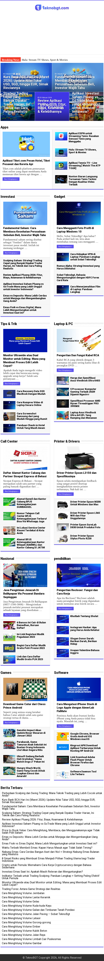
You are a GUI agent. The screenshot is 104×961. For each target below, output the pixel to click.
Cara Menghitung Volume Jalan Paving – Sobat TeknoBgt (36, 914)
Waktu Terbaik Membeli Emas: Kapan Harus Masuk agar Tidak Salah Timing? (47, 847)
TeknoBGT (31, 957)
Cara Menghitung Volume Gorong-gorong (26, 922)
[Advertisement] (52, 31)
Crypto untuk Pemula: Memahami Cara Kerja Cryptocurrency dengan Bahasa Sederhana (46, 866)
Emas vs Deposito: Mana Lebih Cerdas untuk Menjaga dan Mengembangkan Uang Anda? (50, 838)
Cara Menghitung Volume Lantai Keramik (26, 897)
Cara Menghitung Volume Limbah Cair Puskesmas (31, 939)
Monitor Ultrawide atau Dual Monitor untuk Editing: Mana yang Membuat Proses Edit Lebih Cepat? (52, 883)
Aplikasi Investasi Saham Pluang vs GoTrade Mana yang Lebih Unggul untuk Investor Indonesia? (86, 102)
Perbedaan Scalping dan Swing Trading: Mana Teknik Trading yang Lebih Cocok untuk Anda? (52, 794)
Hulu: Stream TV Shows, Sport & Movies (45, 59)
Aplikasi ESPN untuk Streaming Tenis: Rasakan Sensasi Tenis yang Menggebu (84, 137)
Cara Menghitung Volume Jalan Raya (23, 934)
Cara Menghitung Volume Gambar (22, 943)
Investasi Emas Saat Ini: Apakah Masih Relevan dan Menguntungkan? (42, 871)
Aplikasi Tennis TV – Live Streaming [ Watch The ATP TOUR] (84, 165)
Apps (4, 127)
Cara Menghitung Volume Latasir (21, 918)
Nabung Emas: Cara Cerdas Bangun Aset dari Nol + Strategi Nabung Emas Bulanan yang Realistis (50, 853)
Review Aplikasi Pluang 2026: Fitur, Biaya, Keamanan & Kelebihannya (52, 106)
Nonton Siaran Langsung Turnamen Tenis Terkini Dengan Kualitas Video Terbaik (83, 180)
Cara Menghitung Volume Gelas (20, 901)
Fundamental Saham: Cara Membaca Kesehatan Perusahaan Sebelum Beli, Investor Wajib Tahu (75, 82)
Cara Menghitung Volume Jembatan (23, 893)
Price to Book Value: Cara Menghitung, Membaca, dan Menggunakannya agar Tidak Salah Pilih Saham (51, 831)
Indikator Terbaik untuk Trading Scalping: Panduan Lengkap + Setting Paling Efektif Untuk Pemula (50, 877)
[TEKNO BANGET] (52, 7)
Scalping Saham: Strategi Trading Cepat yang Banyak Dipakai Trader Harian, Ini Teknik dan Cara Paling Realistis (16, 100)
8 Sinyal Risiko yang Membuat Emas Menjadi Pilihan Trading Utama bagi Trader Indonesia (48, 859)
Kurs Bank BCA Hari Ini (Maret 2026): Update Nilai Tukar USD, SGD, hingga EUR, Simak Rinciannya (26, 82)
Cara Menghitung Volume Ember (21, 926)
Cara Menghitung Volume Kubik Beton (24, 930)
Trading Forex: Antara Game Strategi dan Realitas (31, 889)
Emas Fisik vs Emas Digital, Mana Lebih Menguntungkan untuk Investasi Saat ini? (49, 843)
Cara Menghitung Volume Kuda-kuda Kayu (26, 905)
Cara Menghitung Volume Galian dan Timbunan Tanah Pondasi (38, 909)
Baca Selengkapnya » (11, 179)
